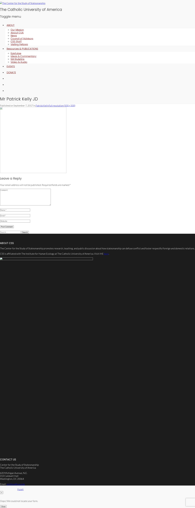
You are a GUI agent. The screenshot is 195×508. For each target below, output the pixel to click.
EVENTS (11, 66)
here (106, 253)
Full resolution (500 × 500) (62, 105)
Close (3, 506)
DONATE (11, 72)
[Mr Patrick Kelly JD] (33, 172)
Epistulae (16, 53)
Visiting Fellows (19, 44)
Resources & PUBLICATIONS (22, 48)
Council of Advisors (22, 38)
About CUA (17, 32)
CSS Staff (16, 41)
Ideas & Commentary (23, 56)
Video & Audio (19, 62)
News (14, 35)
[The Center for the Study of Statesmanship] (22, 3)
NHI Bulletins (17, 59)
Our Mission (17, 29)
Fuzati (20, 489)
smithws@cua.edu (16, 484)
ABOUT (10, 25)
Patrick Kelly (42, 105)
